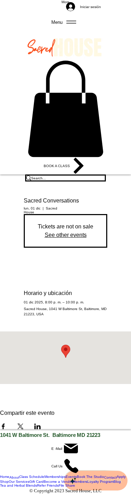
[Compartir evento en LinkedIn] (37, 426)
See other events (66, 235)
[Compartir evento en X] (20, 426)
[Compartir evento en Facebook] (3, 426)
